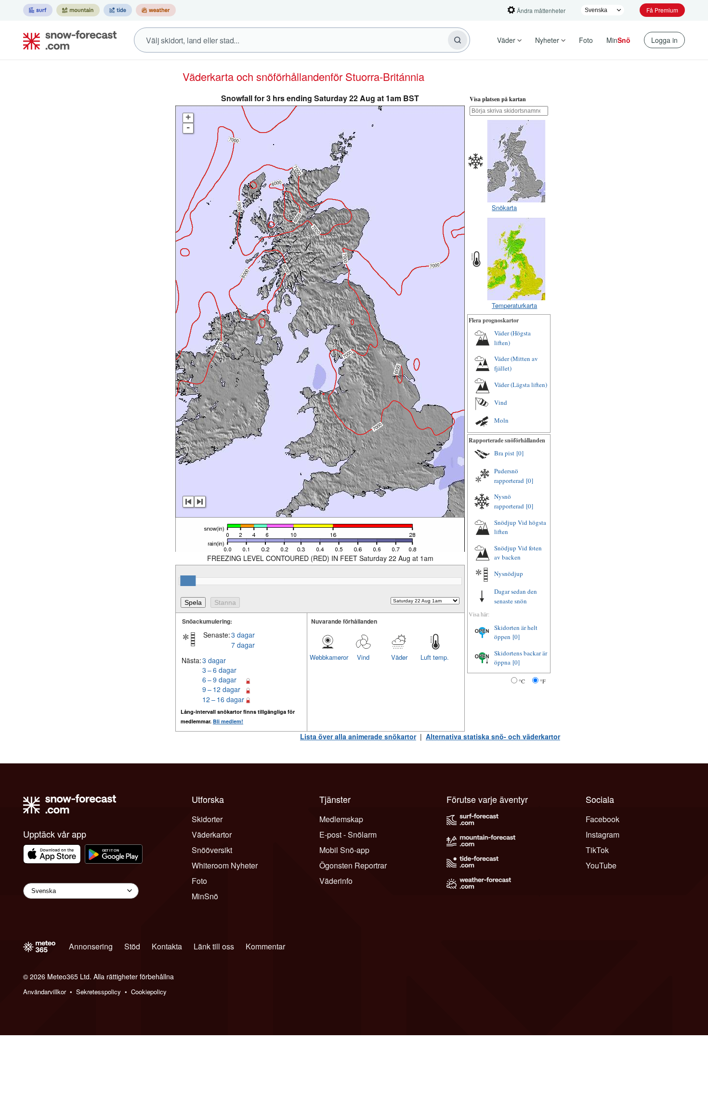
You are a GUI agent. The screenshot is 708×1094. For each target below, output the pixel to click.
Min (618, 40)
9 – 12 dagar (221, 689)
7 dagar (243, 645)
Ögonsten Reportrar (353, 865)
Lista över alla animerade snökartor (358, 736)
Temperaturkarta (514, 305)
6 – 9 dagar (219, 679)
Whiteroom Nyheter (225, 865)
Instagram (602, 834)
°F (543, 681)
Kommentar (265, 946)
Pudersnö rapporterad (509, 476)
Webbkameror (327, 657)
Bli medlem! (228, 721)
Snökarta (504, 207)
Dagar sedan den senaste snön (515, 596)
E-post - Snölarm (348, 834)
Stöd (132, 946)
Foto (586, 40)
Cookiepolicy (149, 991)
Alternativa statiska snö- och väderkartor (493, 736)
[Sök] (457, 40)
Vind (363, 657)
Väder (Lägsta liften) (520, 384)
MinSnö (205, 896)
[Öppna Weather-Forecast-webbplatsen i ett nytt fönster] (156, 10)
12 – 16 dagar (223, 699)
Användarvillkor (44, 991)
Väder (506, 40)
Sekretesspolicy (98, 991)
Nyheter (547, 40)
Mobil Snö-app (344, 849)
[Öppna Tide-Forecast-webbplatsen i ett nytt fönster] (118, 10)
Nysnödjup (508, 573)
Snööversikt (212, 849)
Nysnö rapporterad (509, 501)
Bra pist (504, 453)
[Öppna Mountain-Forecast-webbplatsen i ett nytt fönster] (78, 10)
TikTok (597, 849)
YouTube (601, 865)
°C (522, 681)
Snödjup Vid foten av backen (518, 553)
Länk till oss (214, 946)
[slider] (188, 580)
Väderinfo (336, 880)
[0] (520, 453)
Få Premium (662, 10)
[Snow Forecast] (67, 40)
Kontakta (167, 946)
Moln (501, 420)
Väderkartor (212, 834)
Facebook (602, 819)
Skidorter (207, 819)
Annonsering (91, 946)
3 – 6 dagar (219, 670)
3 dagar (243, 635)
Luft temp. (434, 657)
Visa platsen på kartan (498, 99)
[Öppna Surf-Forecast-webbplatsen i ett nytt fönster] (37, 10)
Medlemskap (341, 819)
